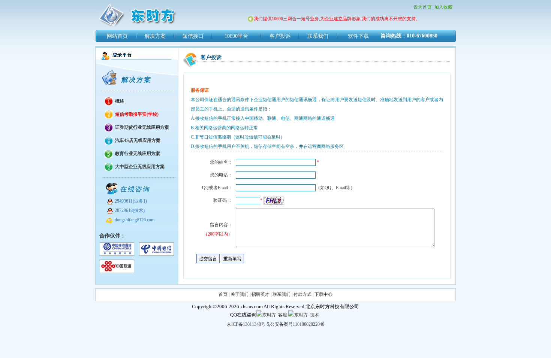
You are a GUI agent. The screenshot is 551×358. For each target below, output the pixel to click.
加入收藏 (443, 7)
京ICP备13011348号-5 (248, 324)
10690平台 (236, 36)
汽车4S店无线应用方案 (137, 140)
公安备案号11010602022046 (297, 324)
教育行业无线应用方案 (137, 153)
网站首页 (117, 36)
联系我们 (317, 36)
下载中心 (323, 294)
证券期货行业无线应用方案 (142, 127)
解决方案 (155, 36)
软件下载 (358, 36)
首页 (223, 294)
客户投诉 (280, 36)
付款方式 (302, 294)
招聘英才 (261, 294)
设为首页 (422, 7)
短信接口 (193, 36)
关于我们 (240, 294)
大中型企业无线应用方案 (140, 166)
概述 (119, 101)
